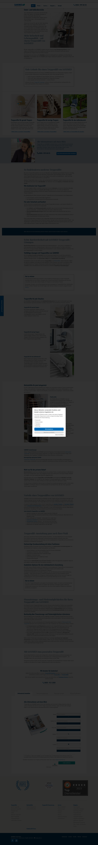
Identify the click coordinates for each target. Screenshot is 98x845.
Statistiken (37, 424)
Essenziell (37, 420)
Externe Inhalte (39, 422)
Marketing (37, 426)
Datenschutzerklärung (59, 434)
